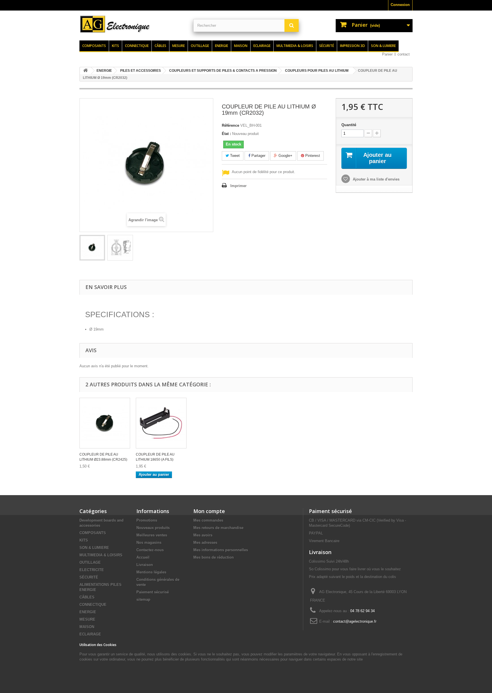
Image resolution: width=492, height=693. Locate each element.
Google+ (284, 155)
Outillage (200, 45)
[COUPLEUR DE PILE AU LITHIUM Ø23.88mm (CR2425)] (104, 423)
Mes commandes (208, 520)
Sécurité (326, 45)
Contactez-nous (150, 550)
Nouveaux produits (153, 528)
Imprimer (238, 186)
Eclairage (261, 45)
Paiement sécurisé (152, 592)
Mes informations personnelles (220, 550)
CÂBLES (87, 597)
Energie (221, 45)
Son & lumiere (383, 45)
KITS (83, 540)
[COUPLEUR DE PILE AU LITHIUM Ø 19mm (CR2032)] (92, 247)
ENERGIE (87, 612)
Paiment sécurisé (330, 511)
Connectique (137, 45)
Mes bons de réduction (213, 557)
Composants (94, 45)
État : (226, 134)
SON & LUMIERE (94, 548)
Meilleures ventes (151, 535)
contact (403, 54)
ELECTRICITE (91, 570)
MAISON (86, 627)
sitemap (143, 599)
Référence (230, 125)
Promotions (146, 520)
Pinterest (312, 155)
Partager (257, 155)
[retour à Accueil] (85, 70)
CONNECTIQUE (92, 604)
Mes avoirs (202, 535)
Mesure (178, 45)
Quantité (348, 125)
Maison (240, 45)
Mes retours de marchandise (218, 528)
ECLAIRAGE (90, 634)
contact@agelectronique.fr (354, 621)
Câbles (160, 45)
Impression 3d (352, 45)
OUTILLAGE (90, 562)
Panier (387, 54)
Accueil (142, 557)
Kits (115, 45)
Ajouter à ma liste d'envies (375, 179)
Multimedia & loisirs (294, 45)
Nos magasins (148, 542)
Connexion (400, 5)
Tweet (234, 155)
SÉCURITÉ (88, 577)
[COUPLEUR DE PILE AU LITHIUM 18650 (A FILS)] (161, 423)
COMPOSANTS (92, 533)
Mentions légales (151, 572)
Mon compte (209, 511)
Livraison (144, 565)
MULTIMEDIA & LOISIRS (100, 555)
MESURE (87, 619)
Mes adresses (205, 542)
